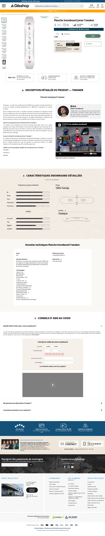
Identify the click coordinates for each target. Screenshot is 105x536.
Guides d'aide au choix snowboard (95, 498)
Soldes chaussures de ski (93, 503)
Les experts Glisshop (73, 486)
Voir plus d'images (4, 67)
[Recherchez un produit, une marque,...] (81, 6)
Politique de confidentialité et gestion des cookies (57, 528)
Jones (56, 17)
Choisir (76, 49)
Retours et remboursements (56, 491)
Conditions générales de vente (56, 493)
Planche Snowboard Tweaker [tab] (52, 97)
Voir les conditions (20, 79)
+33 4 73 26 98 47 (94, 443)
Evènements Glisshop (73, 488)
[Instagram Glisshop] (68, 467)
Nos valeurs (71, 484)
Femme (56, 346)
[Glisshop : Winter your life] (20, 6)
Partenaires (90, 493)
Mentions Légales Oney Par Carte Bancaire (76, 493)
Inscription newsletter (92, 489)
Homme (48, 346)
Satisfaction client (91, 486)
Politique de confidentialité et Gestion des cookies (75, 497)
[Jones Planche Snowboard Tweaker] (29, 42)
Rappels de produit (92, 507)
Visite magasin (71, 500)
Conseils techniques (92, 491)
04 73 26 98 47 (84, 116)
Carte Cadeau (52, 484)
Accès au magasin (32, 490)
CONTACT (70, 444)
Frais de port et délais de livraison (57, 486)
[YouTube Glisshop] (72, 467)
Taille (56, 37)
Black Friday (90, 505)
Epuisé (93, 36)
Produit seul (67, 34)
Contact (89, 484)
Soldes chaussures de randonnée (95, 500)
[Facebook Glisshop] (65, 467)
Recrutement (71, 505)
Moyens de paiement (54, 482)
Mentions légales (72, 491)
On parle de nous (72, 503)
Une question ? (91, 482)
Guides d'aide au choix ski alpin (94, 496)
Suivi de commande (54, 489)
